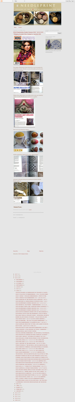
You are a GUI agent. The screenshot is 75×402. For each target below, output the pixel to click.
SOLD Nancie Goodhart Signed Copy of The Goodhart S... (32, 311)
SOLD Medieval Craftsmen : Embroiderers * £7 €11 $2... (32, 304)
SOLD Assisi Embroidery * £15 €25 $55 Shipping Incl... (31, 352)
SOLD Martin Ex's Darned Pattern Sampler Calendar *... (32, 334)
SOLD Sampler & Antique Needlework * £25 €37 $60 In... (32, 368)
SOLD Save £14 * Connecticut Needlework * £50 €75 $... (31, 366)
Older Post (41, 251)
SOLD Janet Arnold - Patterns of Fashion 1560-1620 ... (31, 336)
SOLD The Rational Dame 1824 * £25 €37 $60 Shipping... (31, 376)
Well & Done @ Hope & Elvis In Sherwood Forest (30, 378)
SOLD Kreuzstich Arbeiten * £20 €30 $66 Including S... (31, 373)
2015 (16, 276)
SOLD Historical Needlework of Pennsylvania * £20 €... (32, 301)
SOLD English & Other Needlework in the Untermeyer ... (32, 338)
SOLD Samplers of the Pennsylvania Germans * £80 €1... (32, 299)
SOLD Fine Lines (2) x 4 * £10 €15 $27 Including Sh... (30, 350)
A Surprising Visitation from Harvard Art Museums (31, 382)
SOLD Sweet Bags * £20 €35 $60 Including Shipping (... (31, 318)
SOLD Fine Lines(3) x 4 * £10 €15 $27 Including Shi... (30, 340)
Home (15, 27)
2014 (16, 277)
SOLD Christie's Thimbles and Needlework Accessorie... (32, 347)
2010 (16, 398)
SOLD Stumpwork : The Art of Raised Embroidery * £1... (32, 320)
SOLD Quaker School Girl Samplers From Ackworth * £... (32, 306)
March (18, 387)
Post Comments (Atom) (23, 253)
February (19, 389)
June (17, 290)
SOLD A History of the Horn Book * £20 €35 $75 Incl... (31, 343)
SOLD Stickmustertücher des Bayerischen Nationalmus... (33, 359)
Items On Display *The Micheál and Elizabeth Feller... (32, 345)
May (17, 383)
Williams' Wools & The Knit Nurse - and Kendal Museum (32, 315)
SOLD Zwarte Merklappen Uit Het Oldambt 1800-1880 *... (32, 369)
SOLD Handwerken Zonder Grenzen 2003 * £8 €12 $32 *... (32, 310)
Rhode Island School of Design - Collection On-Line (31, 317)
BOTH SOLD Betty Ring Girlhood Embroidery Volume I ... (32, 327)
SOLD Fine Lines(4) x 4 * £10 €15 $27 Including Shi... (30, 348)
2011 (16, 396)
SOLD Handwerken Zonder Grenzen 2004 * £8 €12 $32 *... (32, 308)
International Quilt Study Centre (26, 331)
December (19, 279)
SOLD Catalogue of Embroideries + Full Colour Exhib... (32, 294)
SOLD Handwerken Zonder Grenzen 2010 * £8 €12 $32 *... (32, 303)
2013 (16, 393)
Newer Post (15, 251)
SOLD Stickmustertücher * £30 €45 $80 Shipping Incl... (31, 361)
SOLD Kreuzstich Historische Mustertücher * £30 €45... (32, 362)
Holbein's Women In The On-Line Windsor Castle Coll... (32, 355)
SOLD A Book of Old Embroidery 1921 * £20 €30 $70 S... (31, 297)
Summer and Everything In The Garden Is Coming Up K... (32, 357)
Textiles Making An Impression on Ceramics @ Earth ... (32, 292)
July (17, 288)
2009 (16, 400)
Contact (20, 27)
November (19, 281)
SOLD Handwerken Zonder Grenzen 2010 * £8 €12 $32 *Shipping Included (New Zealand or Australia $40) (28, 33)
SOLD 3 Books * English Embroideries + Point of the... (31, 296)
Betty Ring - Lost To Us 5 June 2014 (26, 325)
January (18, 391)
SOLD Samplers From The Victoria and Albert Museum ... (32, 324)
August (18, 287)
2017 (16, 274)
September (19, 285)
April (18, 385)
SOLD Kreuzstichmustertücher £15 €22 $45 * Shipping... (32, 375)
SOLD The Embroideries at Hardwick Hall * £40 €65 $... (31, 322)
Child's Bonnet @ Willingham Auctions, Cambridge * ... (32, 329)
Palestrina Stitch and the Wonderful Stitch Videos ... (32, 313)
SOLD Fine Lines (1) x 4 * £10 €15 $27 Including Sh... (30, 341)
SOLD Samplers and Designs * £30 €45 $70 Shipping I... (31, 364)
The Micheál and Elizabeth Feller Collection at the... (32, 354)
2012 (16, 394)
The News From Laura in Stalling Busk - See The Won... (32, 380)
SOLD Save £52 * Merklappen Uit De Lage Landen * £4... (31, 371)
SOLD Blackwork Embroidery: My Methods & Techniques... (33, 332)
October (19, 283)
